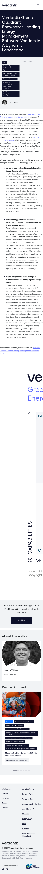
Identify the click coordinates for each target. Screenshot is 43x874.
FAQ (24, 824)
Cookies (25, 814)
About (4, 803)
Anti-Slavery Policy (29, 809)
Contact (5, 808)
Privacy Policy (27, 794)
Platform (5, 794)
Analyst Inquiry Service (31, 804)
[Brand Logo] (10, 5)
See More (21, 620)
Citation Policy (28, 789)
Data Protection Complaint (28, 834)
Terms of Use (27, 799)
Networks (5, 798)
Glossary (25, 829)
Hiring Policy (27, 819)
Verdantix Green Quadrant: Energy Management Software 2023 (20, 351)
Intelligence (6, 789)
